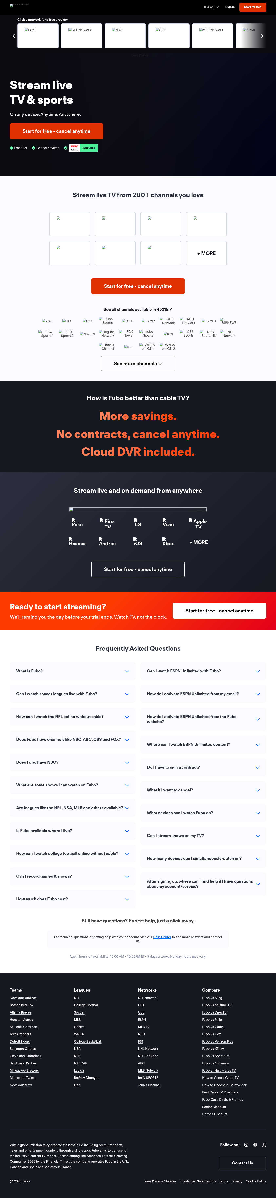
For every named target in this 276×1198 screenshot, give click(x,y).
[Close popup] (183, 550)
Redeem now (138, 637)
